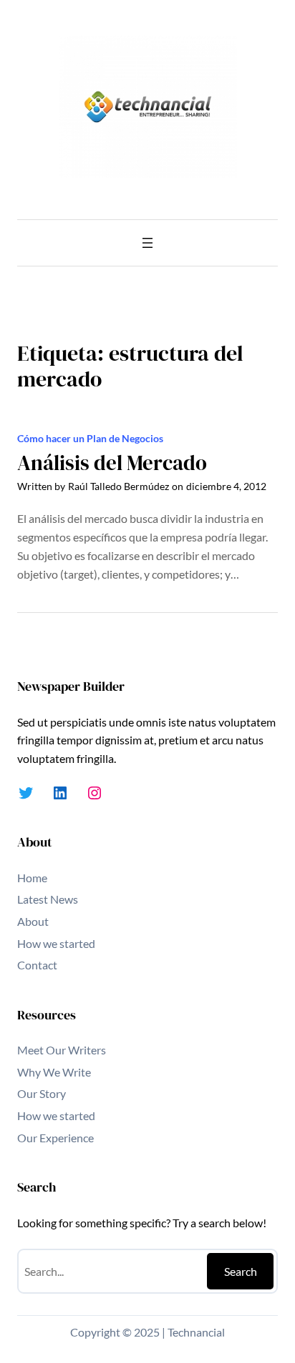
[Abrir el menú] (147, 242)
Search (240, 1271)
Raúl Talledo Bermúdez (118, 486)
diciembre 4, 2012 (226, 486)
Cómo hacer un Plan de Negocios (90, 438)
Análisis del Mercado (112, 463)
